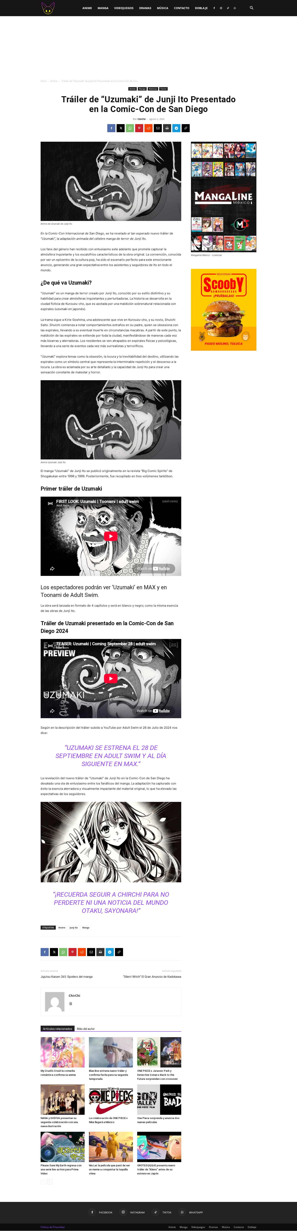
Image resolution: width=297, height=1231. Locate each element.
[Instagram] (221, 8)
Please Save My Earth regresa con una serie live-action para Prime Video (61, 1169)
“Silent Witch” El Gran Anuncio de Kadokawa (152, 977)
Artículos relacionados (57, 1028)
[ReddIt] (148, 128)
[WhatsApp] (235, 8)
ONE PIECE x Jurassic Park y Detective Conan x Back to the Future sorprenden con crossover (157, 1074)
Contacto (181, 8)
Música (162, 8)
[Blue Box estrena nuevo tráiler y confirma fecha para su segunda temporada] (111, 1052)
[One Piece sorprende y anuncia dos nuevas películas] (159, 1099)
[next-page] (49, 1181)
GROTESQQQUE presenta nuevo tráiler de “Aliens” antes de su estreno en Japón (156, 1169)
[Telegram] (176, 128)
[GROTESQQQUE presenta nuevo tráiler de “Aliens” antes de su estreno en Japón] (159, 1147)
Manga (103, 8)
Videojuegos (124, 8)
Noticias (153, 88)
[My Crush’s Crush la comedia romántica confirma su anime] (63, 1052)
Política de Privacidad (52, 1227)
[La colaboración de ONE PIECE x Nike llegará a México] (111, 1099)
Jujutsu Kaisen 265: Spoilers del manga (67, 977)
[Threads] (72, 1004)
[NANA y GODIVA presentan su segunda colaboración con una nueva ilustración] (63, 1099)
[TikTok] (228, 8)
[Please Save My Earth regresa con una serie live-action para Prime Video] (63, 1147)
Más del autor (86, 1028)
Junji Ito (74, 927)
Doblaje (201, 8)
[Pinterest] (139, 128)
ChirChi (141, 118)
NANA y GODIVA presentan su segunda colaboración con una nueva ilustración (59, 1122)
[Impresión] (167, 128)
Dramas (145, 8)
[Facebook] (214, 8)
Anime (87, 8)
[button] (251, 8)
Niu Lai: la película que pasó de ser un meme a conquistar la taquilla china (109, 1169)
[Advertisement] (148, 46)
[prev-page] (43, 1181)
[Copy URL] (186, 128)
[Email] (158, 128)
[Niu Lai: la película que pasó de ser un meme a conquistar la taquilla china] (111, 1147)
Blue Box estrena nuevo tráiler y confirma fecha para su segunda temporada (108, 1074)
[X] (121, 128)
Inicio (43, 81)
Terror (163, 88)
